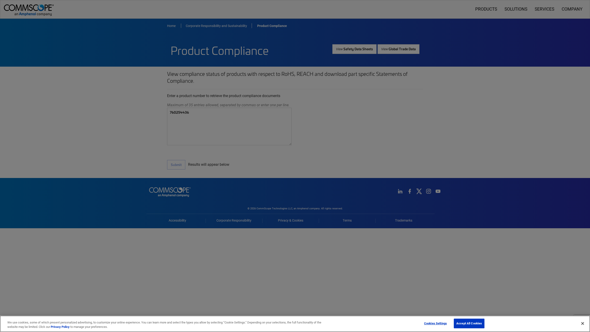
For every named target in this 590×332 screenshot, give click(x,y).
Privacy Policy (60, 327)
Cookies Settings (435, 323)
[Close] (583, 323)
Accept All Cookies (469, 323)
